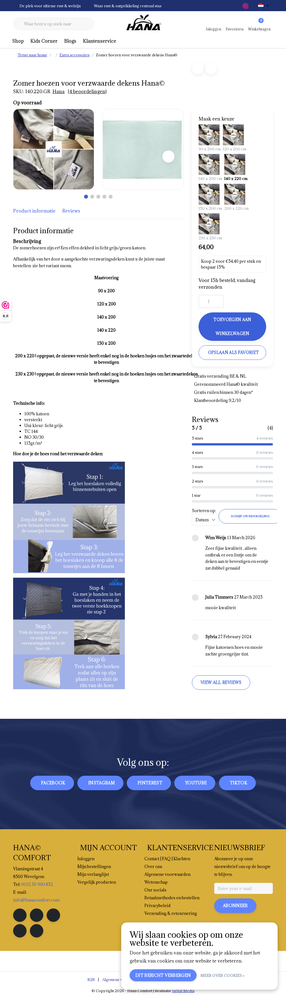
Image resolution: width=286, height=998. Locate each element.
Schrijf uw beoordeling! (250, 516)
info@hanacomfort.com (36, 900)
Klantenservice (99, 41)
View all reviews (221, 682)
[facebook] (20, 915)
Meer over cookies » (223, 975)
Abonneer (235, 905)
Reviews (71, 211)
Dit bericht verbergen (163, 975)
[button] (86, 197)
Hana (59, 91)
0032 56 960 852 (37, 884)
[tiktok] (36, 930)
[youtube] (20, 930)
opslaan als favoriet (233, 352)
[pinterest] (53, 915)
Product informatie (34, 211)
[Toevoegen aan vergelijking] (211, 68)
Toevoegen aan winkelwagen (232, 326)
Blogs (70, 41)
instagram (101, 782)
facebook (53, 782)
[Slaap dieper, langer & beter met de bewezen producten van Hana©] (143, 24)
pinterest (150, 782)
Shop (18, 41)
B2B (91, 979)
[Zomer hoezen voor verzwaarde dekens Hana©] (53, 149)
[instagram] (36, 915)
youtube (196, 782)
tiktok (238, 782)
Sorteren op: (204, 510)
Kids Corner (44, 41)
